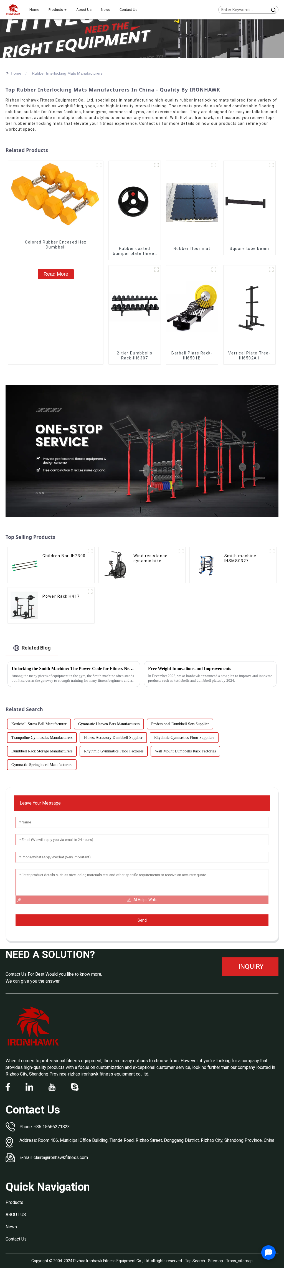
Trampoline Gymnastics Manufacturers (41, 738)
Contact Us (16, 1239)
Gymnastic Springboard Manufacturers (41, 765)
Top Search (195, 1261)
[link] (33, 1026)
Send (142, 920)
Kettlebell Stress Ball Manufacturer (39, 724)
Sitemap (215, 1261)
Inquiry (251, 966)
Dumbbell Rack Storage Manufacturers (41, 751)
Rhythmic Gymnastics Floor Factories (113, 751)
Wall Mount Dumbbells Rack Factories (185, 751)
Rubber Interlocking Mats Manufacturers (67, 73)
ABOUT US (16, 1214)
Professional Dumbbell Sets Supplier (180, 724)
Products (14, 1202)
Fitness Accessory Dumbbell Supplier (113, 738)
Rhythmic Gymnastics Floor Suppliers (184, 738)
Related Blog (36, 648)
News (11, 1226)
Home (16, 73)
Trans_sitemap (239, 1261)
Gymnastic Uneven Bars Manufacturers (109, 724)
